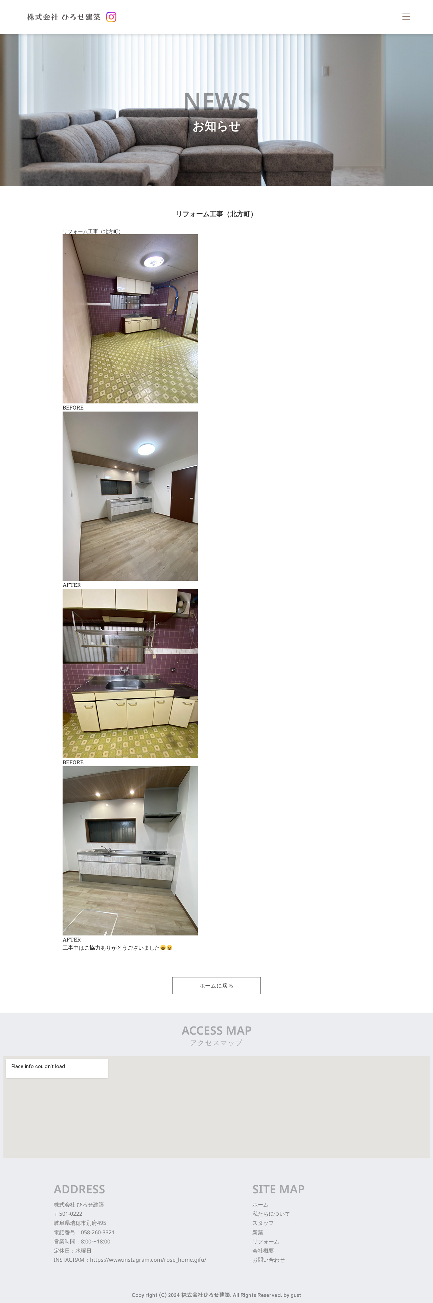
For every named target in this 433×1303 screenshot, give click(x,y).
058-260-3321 (98, 1232)
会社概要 (263, 1250)
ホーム (260, 1204)
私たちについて (271, 1213)
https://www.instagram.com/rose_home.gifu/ (148, 1259)
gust (296, 1294)
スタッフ (263, 1223)
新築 (257, 1232)
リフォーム (265, 1241)
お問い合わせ (268, 1259)
